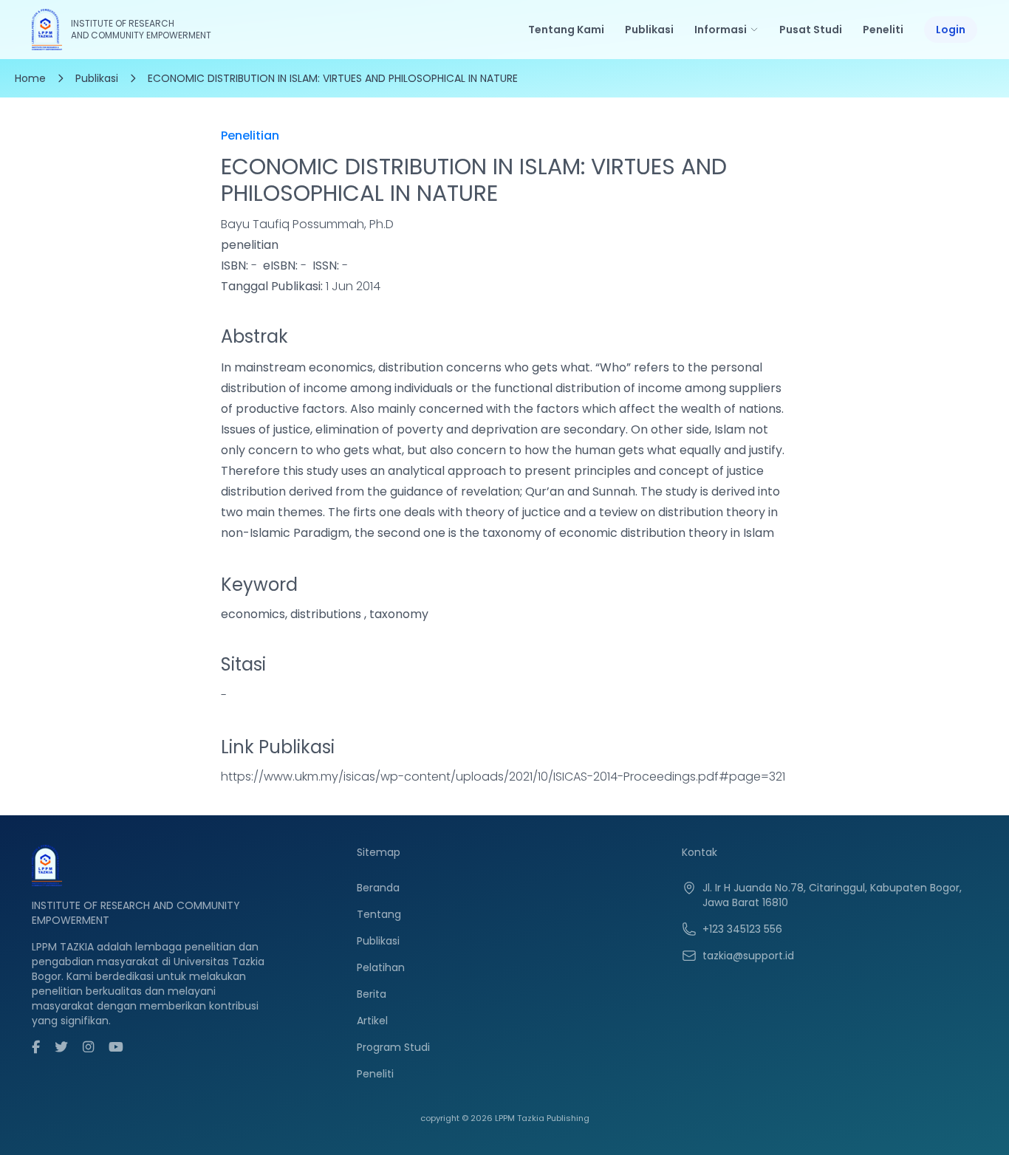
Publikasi (649, 29)
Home (30, 78)
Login (950, 29)
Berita (371, 994)
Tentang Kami (566, 29)
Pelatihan (381, 967)
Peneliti (883, 29)
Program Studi (393, 1047)
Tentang (379, 914)
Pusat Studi (810, 29)
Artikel (372, 1020)
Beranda (378, 887)
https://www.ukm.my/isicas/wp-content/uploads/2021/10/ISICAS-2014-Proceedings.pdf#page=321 (503, 776)
